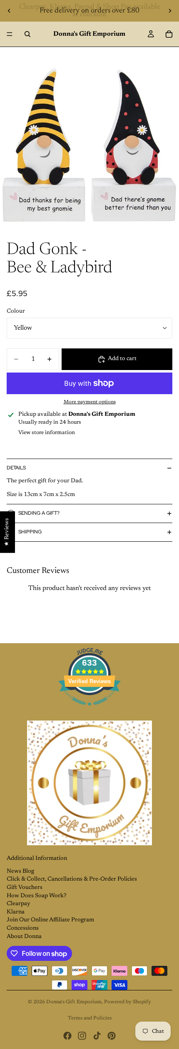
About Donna (24, 937)
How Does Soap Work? (37, 896)
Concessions (23, 928)
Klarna (16, 912)
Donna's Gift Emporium (74, 1002)
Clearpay (18, 904)
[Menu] (9, 34)
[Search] (27, 34)
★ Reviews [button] (7, 532)
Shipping (30, 531)
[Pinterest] (112, 1036)
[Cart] (169, 34)
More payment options (90, 402)
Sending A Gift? (39, 513)
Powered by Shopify (127, 1002)
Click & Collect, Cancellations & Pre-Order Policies (72, 879)
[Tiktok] (97, 1036)
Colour (16, 311)
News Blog (20, 871)
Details (16, 467)
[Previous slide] (9, 11)
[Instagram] (82, 1036)
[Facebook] (67, 1036)
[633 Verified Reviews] (89, 711)
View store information (46, 432)
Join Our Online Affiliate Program (50, 920)
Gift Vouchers (24, 888)
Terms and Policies (90, 1018)
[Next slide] (170, 11)
